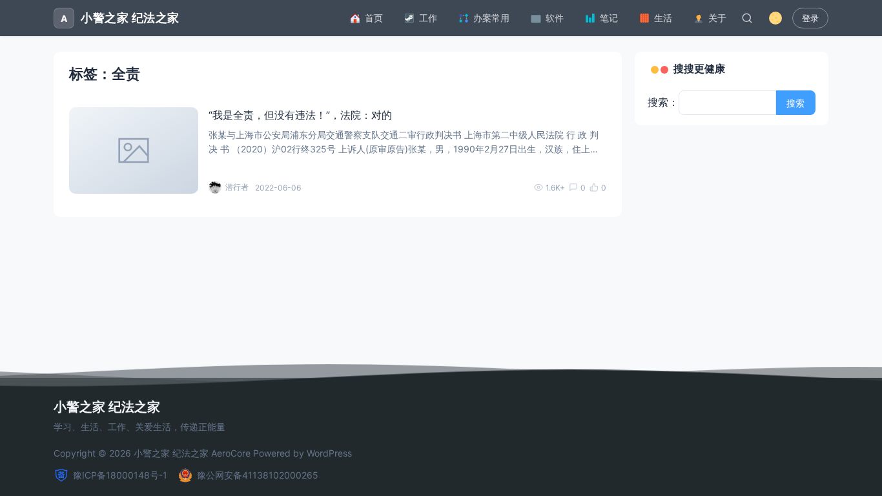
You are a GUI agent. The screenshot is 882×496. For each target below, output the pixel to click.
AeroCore (231, 453)
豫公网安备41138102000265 (257, 475)
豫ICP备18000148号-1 (120, 475)
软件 (555, 17)
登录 (810, 18)
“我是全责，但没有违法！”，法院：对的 (300, 114)
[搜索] (747, 18)
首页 (374, 17)
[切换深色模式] (775, 18)
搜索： (663, 102)
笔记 (609, 17)
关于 (717, 17)
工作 (428, 17)
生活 (663, 17)
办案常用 (491, 17)
